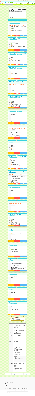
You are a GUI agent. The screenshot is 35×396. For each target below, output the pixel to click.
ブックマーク (27, 374)
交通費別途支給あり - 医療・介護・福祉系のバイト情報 (16, 388)
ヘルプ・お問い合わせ (18, 390)
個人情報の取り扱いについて (11, 390)
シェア (14, 374)
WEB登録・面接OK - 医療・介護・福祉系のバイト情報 (8, 388)
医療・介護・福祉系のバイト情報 (7, 382)
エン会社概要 (21, 390)
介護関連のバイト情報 (11, 382)
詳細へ (23, 35)
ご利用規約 (15, 390)
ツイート (20, 374)
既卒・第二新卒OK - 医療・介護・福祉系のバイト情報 (24, 388)
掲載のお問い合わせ (24, 390)
